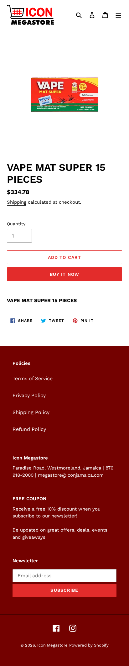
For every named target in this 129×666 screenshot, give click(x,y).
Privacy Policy (29, 395)
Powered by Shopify (89, 645)
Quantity (16, 223)
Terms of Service (33, 378)
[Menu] (118, 15)
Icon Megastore (52, 645)
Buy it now (64, 274)
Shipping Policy (31, 412)
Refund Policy (29, 429)
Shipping (16, 202)
